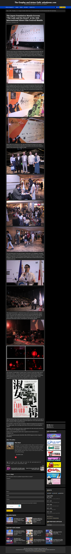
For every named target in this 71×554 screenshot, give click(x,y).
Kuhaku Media (56, 518)
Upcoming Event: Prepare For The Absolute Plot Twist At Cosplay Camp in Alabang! (19, 520)
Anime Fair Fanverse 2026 (51, 509)
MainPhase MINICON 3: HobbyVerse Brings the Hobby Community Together (37, 520)
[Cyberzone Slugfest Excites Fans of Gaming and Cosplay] (29, 540)
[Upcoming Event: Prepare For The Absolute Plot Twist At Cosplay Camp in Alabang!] (10, 520)
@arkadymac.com (51, 427)
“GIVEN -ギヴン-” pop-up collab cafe (53, 498)
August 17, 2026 (36, 535)
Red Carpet (8, 463)
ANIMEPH (49, 493)
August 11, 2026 (36, 541)
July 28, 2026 (56, 541)
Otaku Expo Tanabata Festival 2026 (57, 532)
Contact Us (31, 7)
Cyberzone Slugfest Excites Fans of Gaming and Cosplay (39, 540)
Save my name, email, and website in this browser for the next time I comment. (22, 503)
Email (8, 495)
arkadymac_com (50, 426)
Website (8, 499)
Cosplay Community (9, 7)
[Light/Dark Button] (56, 7)
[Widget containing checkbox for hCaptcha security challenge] (14, 506)
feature (26, 462)
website (26, 463)
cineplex (21, 462)
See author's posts (19, 454)
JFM (40, 462)
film (28, 462)
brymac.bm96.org (37, 550)
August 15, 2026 (56, 534)
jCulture (25, 7)
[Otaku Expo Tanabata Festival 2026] (49, 533)
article (16, 462)
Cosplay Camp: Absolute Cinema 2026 (53, 513)
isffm (30, 462)
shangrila (12, 463)
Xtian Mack (9, 22)
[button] (58, 7)
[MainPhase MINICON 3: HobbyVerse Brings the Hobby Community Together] (29, 520)
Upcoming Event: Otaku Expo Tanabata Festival (58, 540)
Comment (9, 478)
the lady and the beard (21, 463)
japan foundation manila (35, 462)
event (23, 462)
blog (18, 462)
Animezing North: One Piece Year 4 (53, 506)
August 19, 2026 (17, 535)
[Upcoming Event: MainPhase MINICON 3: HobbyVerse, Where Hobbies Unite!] (10, 540)
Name (8, 491)
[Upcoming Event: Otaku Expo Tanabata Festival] (49, 540)
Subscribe (63, 7)
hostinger (44, 550)
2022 (10, 462)
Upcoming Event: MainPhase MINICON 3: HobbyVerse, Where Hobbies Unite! (19, 540)
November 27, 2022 (15, 22)
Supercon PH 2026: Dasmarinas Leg (53, 502)
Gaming (16, 7)
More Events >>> (50, 516)
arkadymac (13, 462)
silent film (15, 463)
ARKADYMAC (61, 493)
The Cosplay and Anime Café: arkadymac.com (35, 2)
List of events (49, 518)
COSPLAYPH (55, 493)
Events (21, 7)
